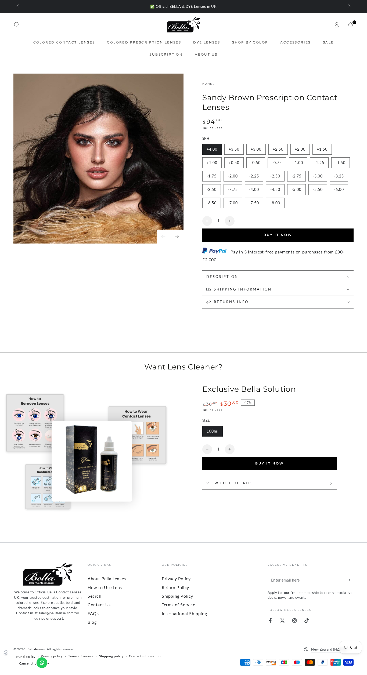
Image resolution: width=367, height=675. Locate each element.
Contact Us (99, 604)
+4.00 (212, 149)
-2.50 (275, 176)
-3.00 (318, 176)
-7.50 (254, 203)
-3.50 (212, 189)
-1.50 (341, 162)
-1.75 (212, 176)
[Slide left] (18, 6)
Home (207, 83)
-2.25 (254, 176)
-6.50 (212, 203)
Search (95, 595)
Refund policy (24, 657)
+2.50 (278, 149)
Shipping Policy (177, 595)
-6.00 (339, 189)
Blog (92, 622)
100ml (212, 431)
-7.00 (233, 203)
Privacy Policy (176, 578)
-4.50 (275, 189)
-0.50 (256, 162)
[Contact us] (42, 662)
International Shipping (184, 613)
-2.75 (296, 176)
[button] (16, 25)
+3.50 (234, 149)
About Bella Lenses (107, 578)
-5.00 (296, 189)
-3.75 (233, 189)
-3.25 (339, 176)
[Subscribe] (350, 580)
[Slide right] (349, 6)
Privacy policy (52, 656)
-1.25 (319, 162)
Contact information (145, 656)
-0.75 (277, 162)
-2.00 (233, 176)
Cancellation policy (34, 663)
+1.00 (212, 162)
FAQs (93, 613)
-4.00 (254, 189)
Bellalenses (36, 649)
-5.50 (318, 189)
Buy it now (278, 235)
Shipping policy (111, 656)
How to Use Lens (105, 587)
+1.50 (322, 149)
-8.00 (275, 203)
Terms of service (80, 656)
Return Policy (175, 587)
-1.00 (298, 162)
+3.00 (256, 149)
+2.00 (300, 149)
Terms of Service (178, 604)
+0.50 (234, 162)
